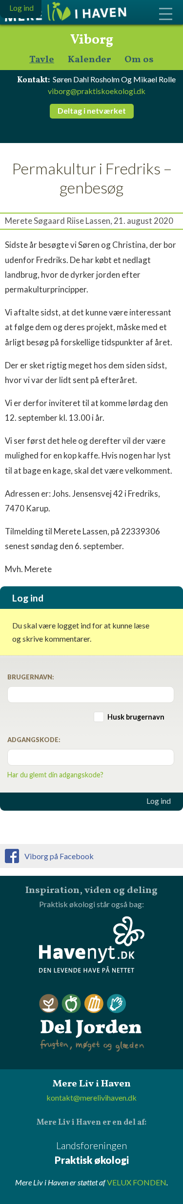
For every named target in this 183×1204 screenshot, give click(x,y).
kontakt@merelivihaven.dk (91, 1097)
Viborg (91, 40)
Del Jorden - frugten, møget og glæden (91, 1023)
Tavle (41, 60)
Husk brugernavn (135, 717)
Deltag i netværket (92, 110)
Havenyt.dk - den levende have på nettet (91, 944)
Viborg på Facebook (59, 856)
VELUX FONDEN (136, 1182)
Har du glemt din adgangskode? (55, 775)
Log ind (158, 801)
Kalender (89, 60)
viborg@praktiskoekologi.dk (96, 91)
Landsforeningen (92, 1152)
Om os (139, 60)
